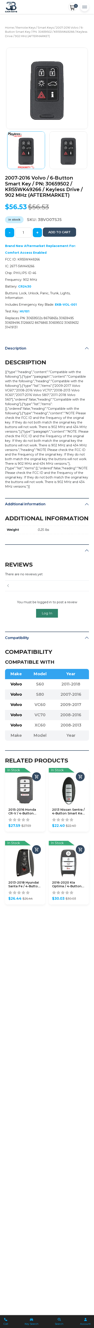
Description (15, 348)
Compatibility (17, 638)
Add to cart (59, 232)
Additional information (25, 504)
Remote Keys (25, 27)
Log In (47, 613)
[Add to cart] (36, 776)
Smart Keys (46, 27)
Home (9, 27)
